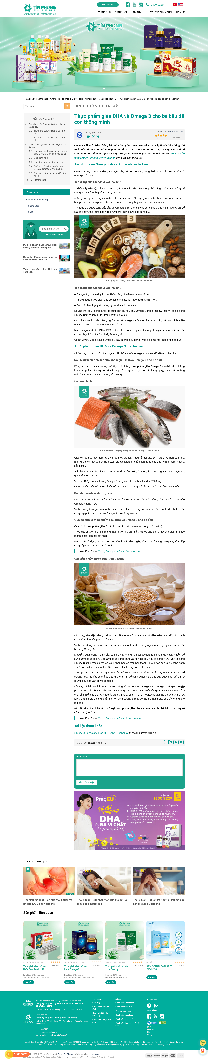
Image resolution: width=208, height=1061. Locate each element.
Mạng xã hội (152, 1010)
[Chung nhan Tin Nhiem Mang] (152, 1030)
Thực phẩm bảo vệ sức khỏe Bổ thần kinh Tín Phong (34, 968)
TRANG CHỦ (104, 12)
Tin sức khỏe (42, 99)
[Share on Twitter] (89, 136)
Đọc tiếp (28, 982)
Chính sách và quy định (100, 1008)
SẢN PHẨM (121, 12)
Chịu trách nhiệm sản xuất (101, 1020)
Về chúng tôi (97, 999)
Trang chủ (29, 99)
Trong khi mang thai (87, 99)
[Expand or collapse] (66, 118)
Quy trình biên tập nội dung (100, 1014)
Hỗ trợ (118, 999)
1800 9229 (157, 4)
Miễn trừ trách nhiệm (124, 1011)
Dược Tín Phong (65, 1058)
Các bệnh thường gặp (37, 200)
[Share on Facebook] (86, 136)
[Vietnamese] (180, 4)
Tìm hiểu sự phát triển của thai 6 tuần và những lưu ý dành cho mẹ (47, 902)
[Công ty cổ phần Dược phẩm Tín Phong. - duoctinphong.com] (43, 9)
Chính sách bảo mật (123, 1007)
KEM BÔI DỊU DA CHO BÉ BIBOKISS (159, 968)
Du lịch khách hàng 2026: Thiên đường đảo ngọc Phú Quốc (40, 245)
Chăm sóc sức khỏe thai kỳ (63, 99)
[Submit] (67, 106)
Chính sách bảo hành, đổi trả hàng (127, 1024)
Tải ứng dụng (152, 999)
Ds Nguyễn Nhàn (93, 132)
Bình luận (81, 757)
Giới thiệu (96, 1003)
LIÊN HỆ (180, 12)
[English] (175, 4)
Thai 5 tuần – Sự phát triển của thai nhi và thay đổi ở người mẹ (102, 902)
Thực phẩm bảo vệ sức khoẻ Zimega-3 (75, 968)
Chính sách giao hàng (124, 1015)
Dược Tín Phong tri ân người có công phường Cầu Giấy (40, 258)
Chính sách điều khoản (124, 1003)
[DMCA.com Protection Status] (162, 1023)
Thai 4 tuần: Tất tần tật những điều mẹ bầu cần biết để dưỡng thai (159, 902)
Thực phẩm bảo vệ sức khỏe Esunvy (116, 968)
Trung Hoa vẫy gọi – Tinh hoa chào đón (40, 270)
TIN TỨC (137, 12)
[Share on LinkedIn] (97, 136)
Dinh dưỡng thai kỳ (107, 99)
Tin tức (29, 212)
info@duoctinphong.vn (48, 1035)
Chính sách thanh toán (124, 1019)
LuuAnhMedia (95, 1058)
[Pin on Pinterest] (93, 136)
